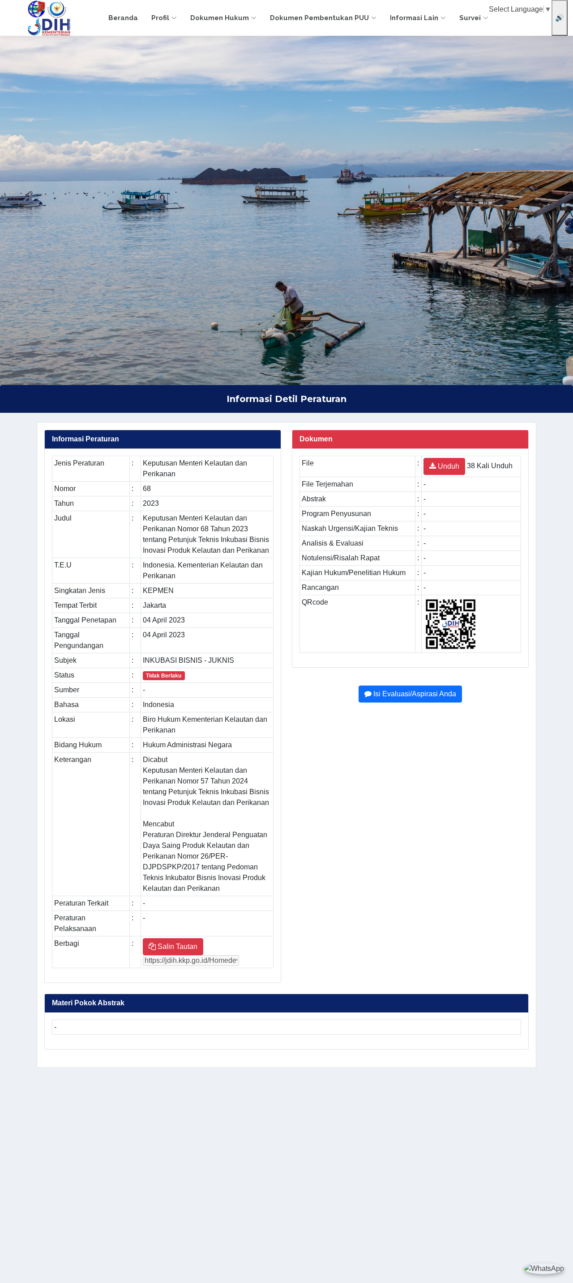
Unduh (447, 466)
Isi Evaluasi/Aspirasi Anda (414, 694)
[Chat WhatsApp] (544, 1268)
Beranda (123, 18)
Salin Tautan (176, 946)
